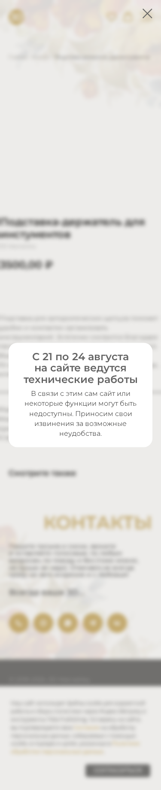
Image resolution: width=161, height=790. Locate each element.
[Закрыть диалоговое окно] (147, 13)
